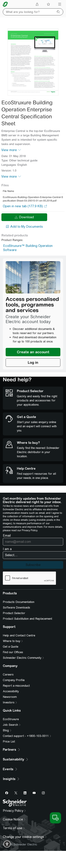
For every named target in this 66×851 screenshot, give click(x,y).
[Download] (33, 62)
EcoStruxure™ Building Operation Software (28, 248)
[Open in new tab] (23, 206)
